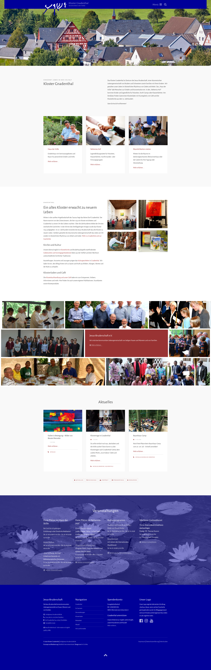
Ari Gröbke (84, 644)
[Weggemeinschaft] (189, 343)
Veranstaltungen (80, 612)
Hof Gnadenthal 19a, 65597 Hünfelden (56, 620)
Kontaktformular (50, 623)
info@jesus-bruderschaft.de (54, 614)
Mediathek (101, 466)
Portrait (104, 480)
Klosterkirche (65, 250)
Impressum (141, 641)
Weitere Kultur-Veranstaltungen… (120, 553)
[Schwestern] (33, 314)
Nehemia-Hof (95, 149)
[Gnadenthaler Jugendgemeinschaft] (42, 343)
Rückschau (92, 480)
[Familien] (180, 314)
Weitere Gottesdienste (148, 542)
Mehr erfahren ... (53, 161)
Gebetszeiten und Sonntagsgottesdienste (57, 253)
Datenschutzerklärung (152, 641)
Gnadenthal (95, 260)
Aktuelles (52, 452)
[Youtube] (150, 621)
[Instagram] (145, 621)
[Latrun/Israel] (53, 371)
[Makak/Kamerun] (158, 371)
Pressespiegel (118, 480)
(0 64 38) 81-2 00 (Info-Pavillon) (54, 617)
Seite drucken (164, 641)
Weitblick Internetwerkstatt (66, 644)
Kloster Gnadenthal (78, 4)
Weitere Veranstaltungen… (54, 570)
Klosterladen (79, 616)
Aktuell (77, 624)
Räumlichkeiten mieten (142, 149)
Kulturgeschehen (83, 260)
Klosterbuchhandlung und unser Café (58, 277)
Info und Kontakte (80, 628)
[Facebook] (141, 621)
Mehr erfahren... (96, 345)
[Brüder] (106, 314)
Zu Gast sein (78, 608)
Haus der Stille (53, 149)
